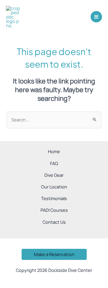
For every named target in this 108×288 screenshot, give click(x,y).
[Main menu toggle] (96, 16)
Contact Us (54, 222)
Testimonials (54, 198)
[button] (54, 254)
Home (54, 151)
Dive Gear (54, 175)
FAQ (54, 163)
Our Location (54, 187)
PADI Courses (54, 210)
